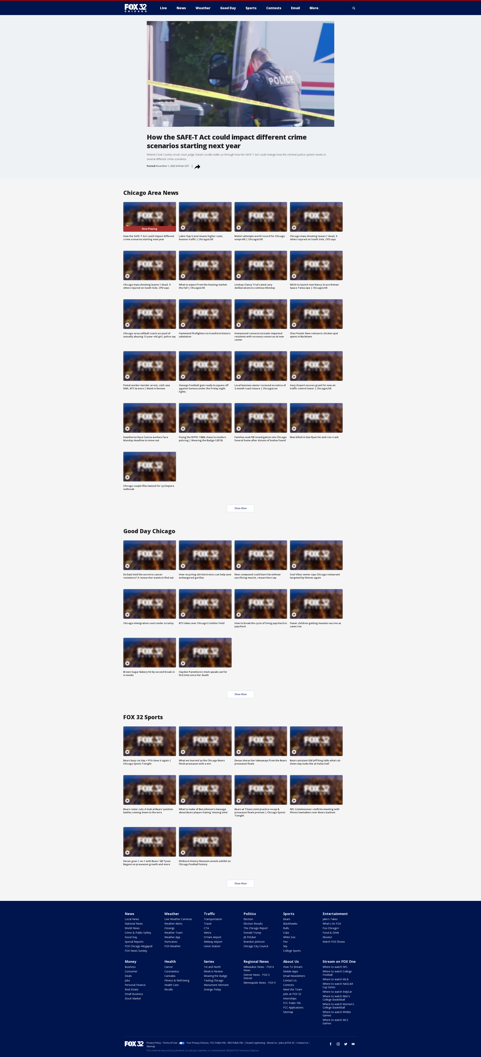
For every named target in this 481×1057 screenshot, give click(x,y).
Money (130, 961)
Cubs (286, 932)
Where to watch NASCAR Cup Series (338, 985)
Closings (169, 928)
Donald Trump (252, 932)
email (353, 1044)
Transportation (213, 919)
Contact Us (290, 980)
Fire (285, 941)
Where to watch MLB (336, 979)
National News (134, 923)
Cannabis (169, 976)
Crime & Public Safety (138, 932)
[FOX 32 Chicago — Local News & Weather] (137, 8)
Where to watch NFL (335, 967)
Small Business (134, 994)
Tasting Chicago (213, 980)
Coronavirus (171, 971)
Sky (285, 946)
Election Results (253, 923)
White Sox (289, 937)
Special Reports (134, 941)
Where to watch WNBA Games (337, 1013)
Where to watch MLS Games (335, 1021)
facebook (331, 1044)
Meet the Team (292, 989)
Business (130, 967)
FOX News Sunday (136, 950)
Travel (207, 923)
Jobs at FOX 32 (292, 994)
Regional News (256, 961)
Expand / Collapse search (354, 8)
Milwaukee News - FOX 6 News (259, 968)
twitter (346, 1044)
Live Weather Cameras (178, 919)
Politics (250, 913)
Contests (288, 985)
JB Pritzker (250, 937)
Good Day (131, 937)
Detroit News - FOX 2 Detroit (257, 976)
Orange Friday (212, 989)
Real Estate (131, 989)
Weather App (172, 937)
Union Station (212, 946)
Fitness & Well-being (176, 980)
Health (170, 961)
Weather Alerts (173, 923)
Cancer (168, 967)
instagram (338, 1044)
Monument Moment (216, 985)
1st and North (212, 967)
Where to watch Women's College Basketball (338, 1005)
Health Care (171, 985)
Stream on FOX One (339, 961)
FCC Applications (293, 1007)
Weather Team (173, 932)
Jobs (127, 980)
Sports (288, 913)
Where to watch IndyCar (337, 991)
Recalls (168, 989)
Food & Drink (331, 932)
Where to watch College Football (337, 973)
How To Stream (293, 967)
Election (248, 919)
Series (209, 961)
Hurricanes (170, 941)
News (129, 913)
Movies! (327, 937)
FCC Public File (292, 1003)
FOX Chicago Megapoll (138, 946)
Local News (132, 919)
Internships (289, 998)
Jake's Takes (330, 919)
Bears (286, 919)
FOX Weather (172, 946)
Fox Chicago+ (331, 928)
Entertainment (335, 913)
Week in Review (213, 971)
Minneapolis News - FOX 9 (260, 982)
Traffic (209, 913)
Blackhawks (290, 923)
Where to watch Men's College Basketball (336, 997)
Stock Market (133, 998)
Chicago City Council (256, 946)
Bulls (286, 928)
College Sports (292, 950)
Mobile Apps (290, 971)
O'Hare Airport (212, 937)
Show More (240, 508)
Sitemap (288, 1012)
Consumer (131, 971)
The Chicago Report (256, 928)
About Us (291, 961)
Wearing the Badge (215, 976)
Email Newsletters (294, 976)
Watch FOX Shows (334, 941)
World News (132, 928)
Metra (207, 932)
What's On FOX (332, 923)
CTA (206, 928)
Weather (171, 913)
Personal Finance (135, 985)
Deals (128, 976)
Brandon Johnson (254, 941)
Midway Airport (213, 941)
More (314, 8)
